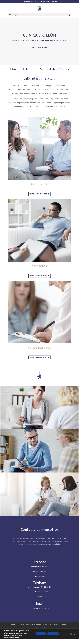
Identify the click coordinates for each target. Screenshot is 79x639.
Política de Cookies (17, 625)
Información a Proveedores (38, 628)
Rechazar (53, 633)
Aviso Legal (47, 625)
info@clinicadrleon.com (40, 608)
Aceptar (40, 633)
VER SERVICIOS (39, 47)
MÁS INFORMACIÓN (39, 276)
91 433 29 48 (46, 587)
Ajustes (65, 633)
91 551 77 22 (34, 2)
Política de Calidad (59, 625)
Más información (39, 194)
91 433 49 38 (41, 597)
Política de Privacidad (33, 625)
